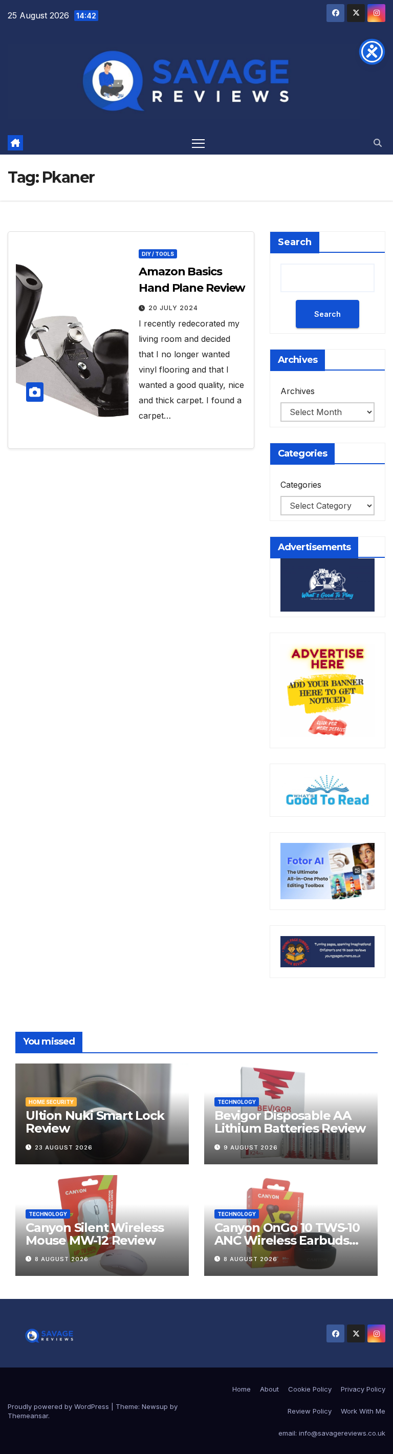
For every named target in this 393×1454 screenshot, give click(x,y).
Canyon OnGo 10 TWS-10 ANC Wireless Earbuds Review (287, 1240)
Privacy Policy (363, 1389)
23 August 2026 (64, 1147)
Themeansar (28, 1416)
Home (241, 1389)
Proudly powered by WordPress (59, 1406)
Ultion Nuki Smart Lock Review (95, 1122)
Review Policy (310, 1411)
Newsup (155, 1406)
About (269, 1389)
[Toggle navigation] (198, 143)
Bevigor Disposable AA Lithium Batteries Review (289, 1122)
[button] (378, 143)
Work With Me (363, 1411)
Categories (300, 485)
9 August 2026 (251, 1147)
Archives (297, 391)
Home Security (51, 1102)
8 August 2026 (62, 1259)
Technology (236, 1102)
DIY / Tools (158, 254)
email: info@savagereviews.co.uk (331, 1433)
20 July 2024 (173, 308)
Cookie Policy (310, 1389)
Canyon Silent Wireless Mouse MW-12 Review (95, 1234)
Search (295, 242)
